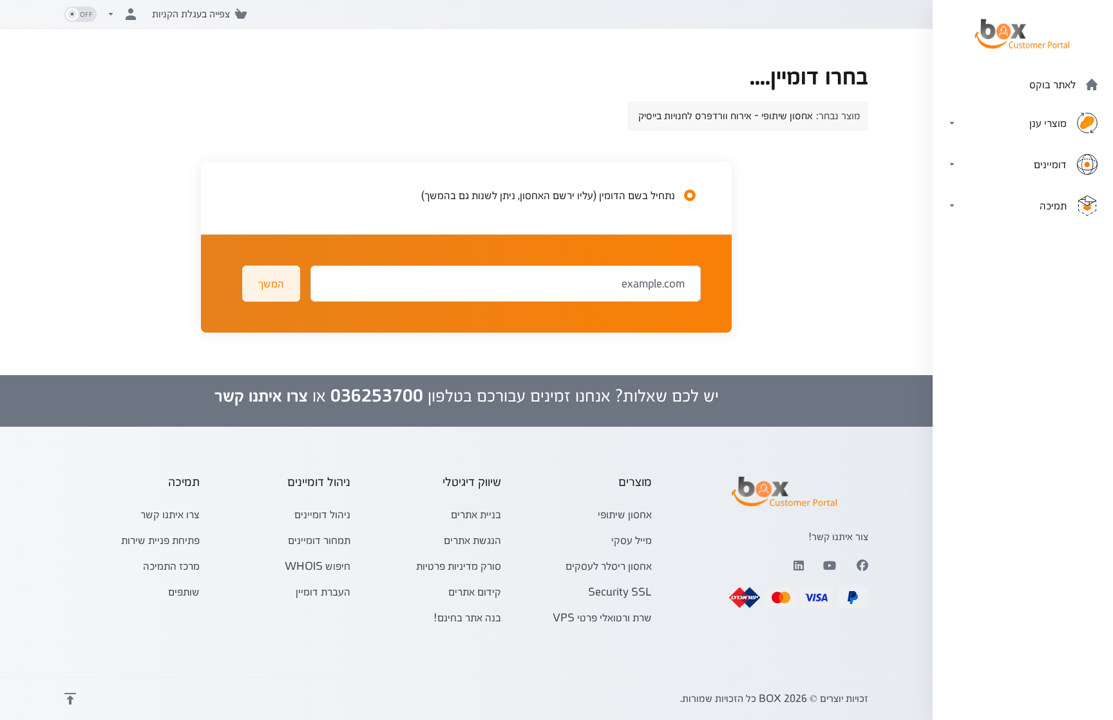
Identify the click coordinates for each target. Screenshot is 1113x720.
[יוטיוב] (830, 566)
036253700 (376, 395)
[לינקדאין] (798, 566)
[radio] (690, 195)
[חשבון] (124, 14)
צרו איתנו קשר (261, 395)
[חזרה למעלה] (70, 699)
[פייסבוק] (862, 566)
